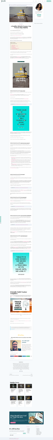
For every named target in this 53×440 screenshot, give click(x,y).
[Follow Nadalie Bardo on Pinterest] (22, 371)
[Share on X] (0, 218)
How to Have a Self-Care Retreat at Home (28, 390)
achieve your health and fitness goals (17, 35)
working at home (27, 320)
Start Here (28, 428)
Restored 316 (17, 438)
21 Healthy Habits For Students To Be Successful (28, 402)
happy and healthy (21, 190)
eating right (21, 37)
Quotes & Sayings (38, 434)
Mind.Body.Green (13, 157)
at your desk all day (16, 320)
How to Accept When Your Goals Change (14, 375)
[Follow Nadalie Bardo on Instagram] (20, 371)
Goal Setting (37, 428)
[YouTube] (12, 435)
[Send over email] (0, 221)
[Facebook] (10, 435)
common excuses (19, 56)
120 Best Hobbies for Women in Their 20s (13, 390)
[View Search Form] (51, 1)
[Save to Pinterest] (0, 219)
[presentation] (13, 386)
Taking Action (38, 429)
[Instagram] (11, 435)
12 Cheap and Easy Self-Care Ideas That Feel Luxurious (28, 375)
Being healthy (12, 94)
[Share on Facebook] (0, 216)
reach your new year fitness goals (17, 58)
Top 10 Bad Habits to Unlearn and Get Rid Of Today (13, 402)
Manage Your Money (38, 433)
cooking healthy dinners (26, 241)
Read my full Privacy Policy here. (24, 5)
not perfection (29, 248)
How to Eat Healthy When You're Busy (19, 206)
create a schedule (26, 98)
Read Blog (28, 429)
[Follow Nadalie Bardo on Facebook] (19, 371)
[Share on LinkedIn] (0, 220)
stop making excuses (14, 231)
